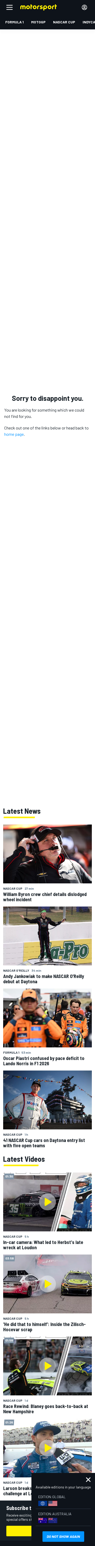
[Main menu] (9, 7)
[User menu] (84, 7)
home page (14, 434)
